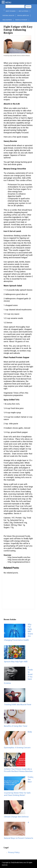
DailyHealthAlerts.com (18, 862)
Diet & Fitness (23, 11)
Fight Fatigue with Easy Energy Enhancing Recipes (18, 29)
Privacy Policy (14, 852)
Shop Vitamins (11, 11)
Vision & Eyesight (21, 20)
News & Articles (23, 15)
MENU (8, 2)
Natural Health (8, 15)
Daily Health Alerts (15, 55)
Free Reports (7, 20)
